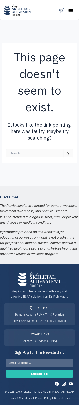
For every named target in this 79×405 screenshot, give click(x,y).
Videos (43, 341)
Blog (54, 341)
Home (18, 314)
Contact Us (29, 341)
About (30, 314)
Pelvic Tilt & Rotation (50, 314)
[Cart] (61, 10)
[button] (71, 10)
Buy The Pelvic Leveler (52, 320)
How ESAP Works (23, 320)
